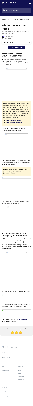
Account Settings (23, 19)
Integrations (5, 394)
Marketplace (21, 379)
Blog (3, 400)
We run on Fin (6, 357)
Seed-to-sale (5, 397)
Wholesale (14, 19)
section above (22, 319)
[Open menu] (30, 3)
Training (4, 391)
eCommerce (21, 376)
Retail (19, 370)
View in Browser (16, 48)
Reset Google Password (13, 120)
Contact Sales (5, 370)
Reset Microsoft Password (14, 122)
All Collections (5, 19)
